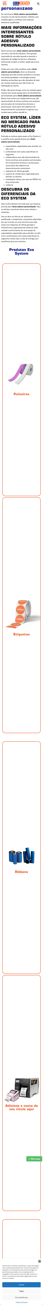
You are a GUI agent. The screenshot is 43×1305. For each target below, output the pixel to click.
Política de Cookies (21, 1302)
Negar (21, 1291)
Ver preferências (21, 1297)
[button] (39, 1261)
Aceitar (21, 1285)
